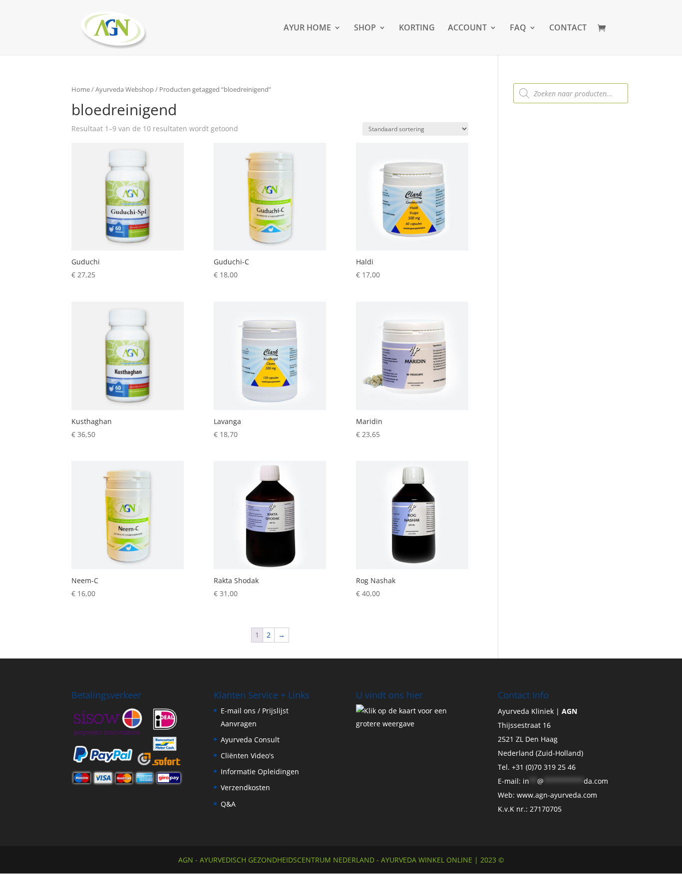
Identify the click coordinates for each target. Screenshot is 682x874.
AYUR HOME (307, 28)
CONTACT (568, 28)
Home (80, 89)
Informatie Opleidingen (260, 771)
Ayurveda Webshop (124, 89)
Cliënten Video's (247, 755)
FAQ (518, 28)
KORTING (417, 28)
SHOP (365, 28)
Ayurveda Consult (250, 739)
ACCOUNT (467, 28)
